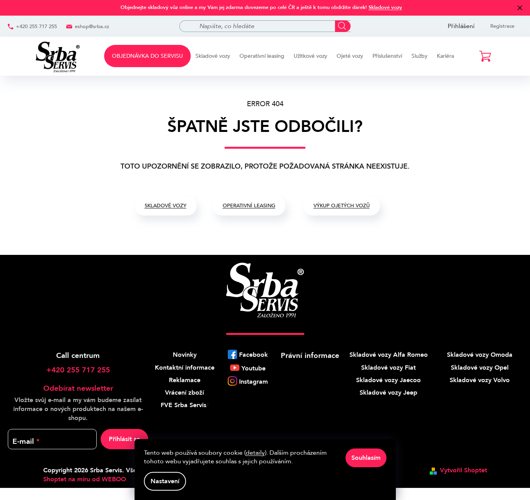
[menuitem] (147, 56)
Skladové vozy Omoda (479, 355)
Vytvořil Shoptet (463, 470)
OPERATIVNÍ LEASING (249, 205)
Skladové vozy (385, 7)
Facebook (253, 355)
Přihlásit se (124, 439)
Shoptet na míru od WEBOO (84, 479)
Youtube (253, 368)
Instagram (253, 381)
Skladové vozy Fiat (388, 367)
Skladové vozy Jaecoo (388, 380)
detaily (255, 452)
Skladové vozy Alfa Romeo (388, 355)
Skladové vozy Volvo (480, 380)
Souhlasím (366, 458)
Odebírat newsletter (78, 388)
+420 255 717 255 (36, 26)
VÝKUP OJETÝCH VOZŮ (342, 205)
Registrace (502, 26)
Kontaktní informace (184, 367)
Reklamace (184, 380)
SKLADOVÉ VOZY (165, 205)
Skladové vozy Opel (480, 367)
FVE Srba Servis (183, 405)
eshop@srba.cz (92, 26)
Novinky (185, 355)
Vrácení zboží (184, 392)
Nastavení (165, 481)
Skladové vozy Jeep (388, 392)
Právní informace (310, 356)
